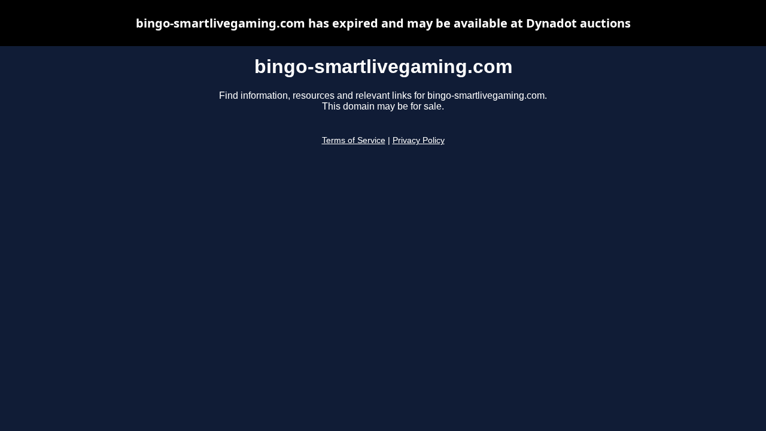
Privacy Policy (419, 140)
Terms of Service (353, 140)
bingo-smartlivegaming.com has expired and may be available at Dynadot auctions (383, 23)
